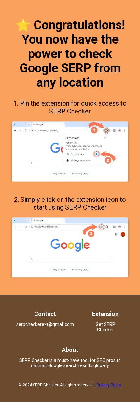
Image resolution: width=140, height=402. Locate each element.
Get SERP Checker (105, 327)
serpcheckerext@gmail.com (45, 324)
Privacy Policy (109, 385)
